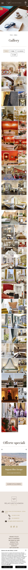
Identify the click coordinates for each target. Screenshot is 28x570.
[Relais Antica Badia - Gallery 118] (20, 350)
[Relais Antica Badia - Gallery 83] (20, 143)
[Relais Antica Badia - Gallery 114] (9, 336)
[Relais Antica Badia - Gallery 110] (22, 302)
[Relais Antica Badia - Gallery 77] (7, 113)
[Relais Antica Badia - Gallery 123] (20, 380)
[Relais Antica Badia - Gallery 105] (22, 273)
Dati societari (14, 547)
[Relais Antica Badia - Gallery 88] (20, 173)
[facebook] (14, 526)
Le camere (20, 51)
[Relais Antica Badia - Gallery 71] (22, 72)
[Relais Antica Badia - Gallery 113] (20, 321)
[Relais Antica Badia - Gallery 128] (20, 410)
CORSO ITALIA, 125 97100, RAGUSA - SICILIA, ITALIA (15, 512)
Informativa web (14, 540)
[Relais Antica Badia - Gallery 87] (7, 173)
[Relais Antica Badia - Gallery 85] (22, 154)
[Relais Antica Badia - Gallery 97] (7, 232)
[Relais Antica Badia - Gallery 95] (22, 213)
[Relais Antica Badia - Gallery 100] (22, 243)
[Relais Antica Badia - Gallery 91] (22, 191)
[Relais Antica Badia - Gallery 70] (22, 65)
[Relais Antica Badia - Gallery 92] (7, 202)
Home (11, 35)
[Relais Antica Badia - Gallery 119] (9, 365)
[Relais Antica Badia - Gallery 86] (22, 161)
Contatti (14, 546)
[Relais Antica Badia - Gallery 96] (22, 221)
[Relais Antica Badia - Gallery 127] (7, 410)
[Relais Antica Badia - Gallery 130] (22, 421)
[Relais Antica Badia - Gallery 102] (7, 261)
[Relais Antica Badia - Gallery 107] (7, 291)
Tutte (6, 51)
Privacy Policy (14, 536)
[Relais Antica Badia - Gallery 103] (20, 261)
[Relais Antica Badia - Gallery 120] (22, 361)
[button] (2, 449)
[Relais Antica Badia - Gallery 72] (7, 84)
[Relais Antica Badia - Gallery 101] (22, 250)
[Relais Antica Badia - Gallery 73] (20, 84)
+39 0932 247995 (15, 515)
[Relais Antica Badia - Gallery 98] (20, 232)
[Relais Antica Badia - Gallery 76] (22, 102)
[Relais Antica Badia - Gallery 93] (20, 202)
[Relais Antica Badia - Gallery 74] (9, 98)
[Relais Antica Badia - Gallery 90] (22, 184)
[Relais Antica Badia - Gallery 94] (9, 217)
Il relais (12, 51)
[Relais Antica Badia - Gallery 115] (22, 332)
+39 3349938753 (15, 518)
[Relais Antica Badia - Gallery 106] (22, 280)
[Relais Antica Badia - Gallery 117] (7, 350)
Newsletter (14, 542)
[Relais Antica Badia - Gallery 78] (20, 113)
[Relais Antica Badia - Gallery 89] (9, 187)
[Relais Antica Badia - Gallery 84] (9, 158)
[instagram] (11, 526)
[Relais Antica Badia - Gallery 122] (7, 380)
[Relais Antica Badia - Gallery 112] (7, 321)
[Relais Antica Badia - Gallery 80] (22, 124)
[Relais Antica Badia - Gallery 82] (7, 143)
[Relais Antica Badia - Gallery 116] (22, 339)
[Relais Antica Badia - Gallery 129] (9, 425)
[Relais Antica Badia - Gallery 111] (22, 310)
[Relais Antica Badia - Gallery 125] (22, 391)
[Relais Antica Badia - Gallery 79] (9, 128)
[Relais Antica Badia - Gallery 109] (9, 306)
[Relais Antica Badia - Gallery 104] (9, 276)
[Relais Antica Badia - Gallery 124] (9, 395)
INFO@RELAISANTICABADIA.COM (15, 521)
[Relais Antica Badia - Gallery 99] (9, 247)
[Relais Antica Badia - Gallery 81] (22, 132)
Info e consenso (14, 538)
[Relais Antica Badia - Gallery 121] (22, 369)
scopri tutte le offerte (14, 484)
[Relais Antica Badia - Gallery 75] (22, 95)
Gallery (15, 35)
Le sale (14, 55)
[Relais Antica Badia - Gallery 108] (20, 291)
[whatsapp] (17, 526)
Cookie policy (14, 544)
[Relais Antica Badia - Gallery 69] (9, 69)
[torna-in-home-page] (14, 3)
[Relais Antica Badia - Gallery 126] (22, 399)
